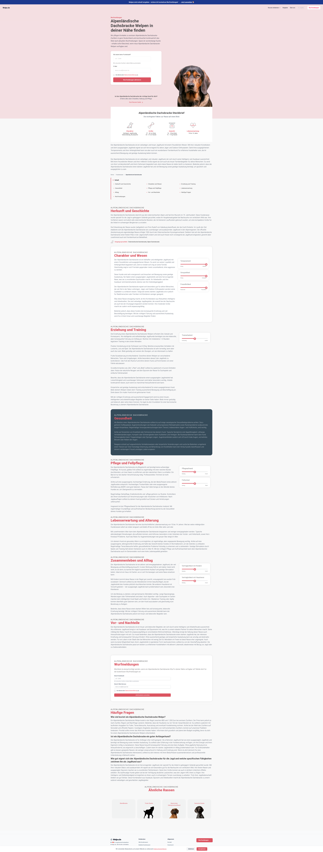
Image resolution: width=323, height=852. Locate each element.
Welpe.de (6, 8)
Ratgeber (285, 7)
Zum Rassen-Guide (135, 102)
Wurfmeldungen (314, 7)
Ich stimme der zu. (127, 75)
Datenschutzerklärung (130, 75)
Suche (302, 7)
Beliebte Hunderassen (144, 845)
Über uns (292, 7)
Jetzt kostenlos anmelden (142, 695)
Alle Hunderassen (143, 842)
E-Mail (115, 66)
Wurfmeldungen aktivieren (132, 80)
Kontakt (170, 842)
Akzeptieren (202, 849)
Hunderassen (119, 174)
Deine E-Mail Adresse (120, 684)
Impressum (171, 845)
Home (112, 174)
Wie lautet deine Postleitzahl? (122, 54)
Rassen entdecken (273, 7)
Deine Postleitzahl (119, 675)
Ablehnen (191, 849)
